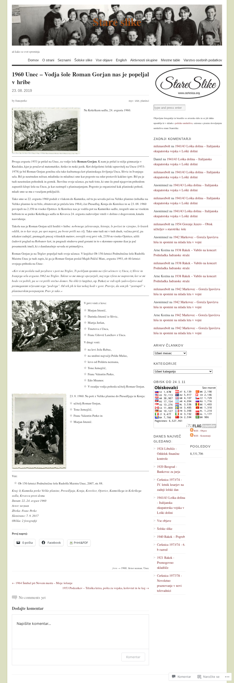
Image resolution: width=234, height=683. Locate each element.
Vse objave (104, 60)
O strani (48, 60)
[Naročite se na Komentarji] (191, 435)
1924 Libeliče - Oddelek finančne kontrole (168, 453)
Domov (33, 60)
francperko (21, 100)
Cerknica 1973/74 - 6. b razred (171, 547)
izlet (137, 100)
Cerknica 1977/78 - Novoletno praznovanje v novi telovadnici (169, 583)
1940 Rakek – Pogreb (171, 536)
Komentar (133, 657)
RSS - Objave (200, 430)
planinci (145, 100)
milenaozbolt (162, 146)
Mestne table (170, 60)
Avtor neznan (135, 568)
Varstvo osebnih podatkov (202, 60)
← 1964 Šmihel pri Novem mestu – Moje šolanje (42, 583)
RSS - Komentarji (202, 435)
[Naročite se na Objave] (191, 430)
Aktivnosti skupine (143, 60)
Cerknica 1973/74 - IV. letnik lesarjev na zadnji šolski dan (170, 484)
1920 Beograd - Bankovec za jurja (168, 469)
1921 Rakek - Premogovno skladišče (165, 562)
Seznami (64, 60)
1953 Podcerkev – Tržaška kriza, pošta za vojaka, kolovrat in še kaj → (105, 588)
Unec (146, 568)
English (121, 60)
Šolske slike (83, 60)
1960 (124, 568)
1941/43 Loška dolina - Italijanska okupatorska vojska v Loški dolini (171, 505)
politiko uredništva (183, 123)
